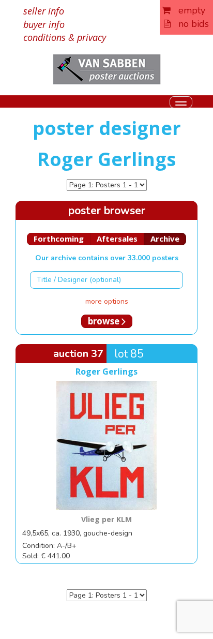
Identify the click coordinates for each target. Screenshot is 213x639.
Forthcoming (59, 238)
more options (106, 301)
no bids (190, 24)
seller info (43, 11)
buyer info (44, 24)
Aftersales (117, 238)
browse (104, 321)
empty (188, 10)
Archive (164, 238)
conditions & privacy (64, 37)
